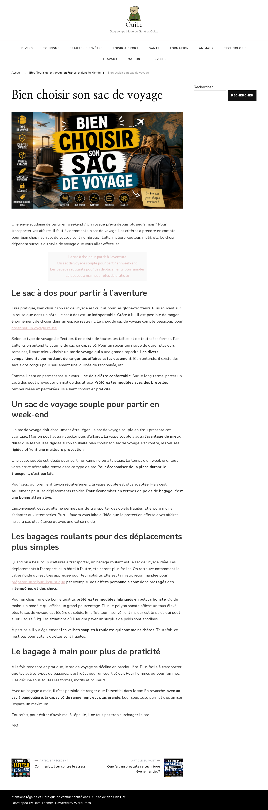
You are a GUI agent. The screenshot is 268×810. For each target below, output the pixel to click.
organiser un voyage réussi (34, 328)
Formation (179, 48)
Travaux (109, 59)
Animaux (206, 48)
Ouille (134, 25)
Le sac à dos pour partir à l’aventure (97, 257)
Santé (154, 48)
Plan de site (103, 797)
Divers (27, 48)
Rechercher (203, 87)
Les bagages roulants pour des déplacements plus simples (97, 269)
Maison (134, 59)
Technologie (235, 48)
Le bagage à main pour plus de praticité (97, 275)
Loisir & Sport (126, 48)
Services (158, 59)
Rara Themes (44, 803)
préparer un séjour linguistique (38, 581)
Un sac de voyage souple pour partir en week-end (97, 263)
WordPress (82, 803)
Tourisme (51, 48)
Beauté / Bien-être (86, 48)
